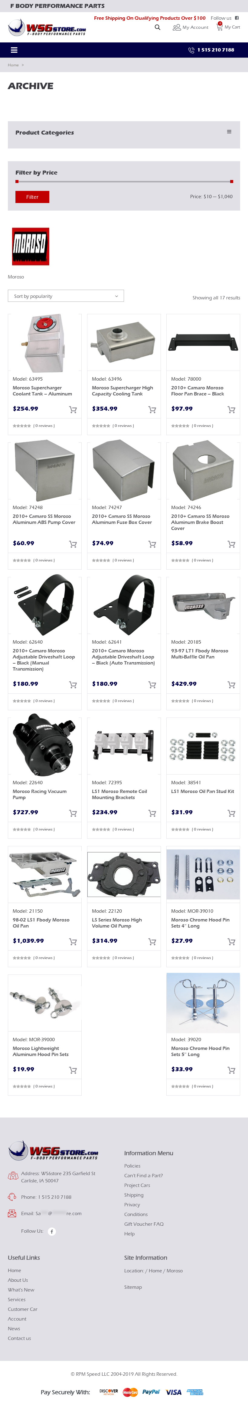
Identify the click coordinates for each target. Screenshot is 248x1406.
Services (16, 1299)
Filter (32, 197)
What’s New (21, 1290)
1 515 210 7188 (215, 50)
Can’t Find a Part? (143, 1175)
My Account (194, 27)
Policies (132, 1166)
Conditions (136, 1214)
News (14, 1328)
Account (17, 1319)
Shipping (134, 1195)
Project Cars (137, 1185)
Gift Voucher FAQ (144, 1224)
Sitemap (133, 1287)
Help (129, 1234)
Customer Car (23, 1309)
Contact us (19, 1338)
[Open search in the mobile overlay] (158, 27)
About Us (18, 1280)
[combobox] (66, 296)
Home (13, 65)
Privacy (132, 1205)
